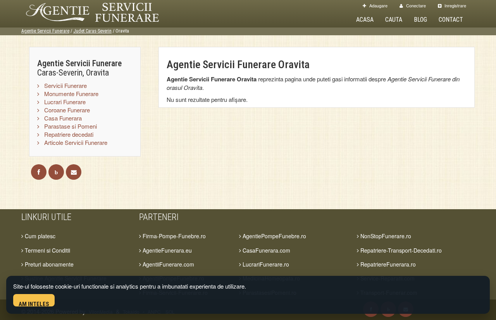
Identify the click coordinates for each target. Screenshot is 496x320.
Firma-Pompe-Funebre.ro (173, 236)
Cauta (393, 19)
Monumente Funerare (70, 93)
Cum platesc (39, 236)
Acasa (365, 19)
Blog (420, 19)
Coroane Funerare (66, 110)
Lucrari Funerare (64, 102)
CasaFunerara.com (265, 250)
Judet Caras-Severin (92, 31)
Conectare (415, 5)
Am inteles (34, 303)
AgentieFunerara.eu (166, 250)
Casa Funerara (62, 118)
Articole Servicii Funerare (75, 142)
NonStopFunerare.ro (385, 236)
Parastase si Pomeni (70, 126)
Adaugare (378, 5)
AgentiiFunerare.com (167, 264)
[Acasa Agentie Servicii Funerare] (100, 11)
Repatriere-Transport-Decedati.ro (400, 250)
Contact (451, 19)
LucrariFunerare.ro (265, 264)
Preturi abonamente (48, 264)
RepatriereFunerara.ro (387, 264)
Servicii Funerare (65, 85)
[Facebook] (38, 172)
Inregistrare (454, 5)
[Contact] (73, 172)
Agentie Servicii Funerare (45, 31)
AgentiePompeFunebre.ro (273, 236)
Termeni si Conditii (46, 250)
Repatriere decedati (68, 134)
